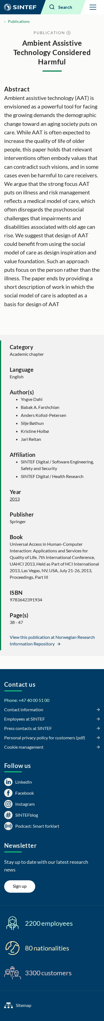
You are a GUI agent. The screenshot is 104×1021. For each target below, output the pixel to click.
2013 (15, 498)
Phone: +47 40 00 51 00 (26, 700)
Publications (19, 21)
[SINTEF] (20, 7)
